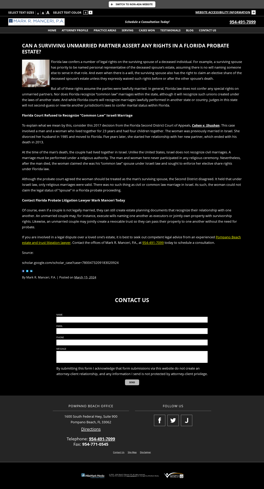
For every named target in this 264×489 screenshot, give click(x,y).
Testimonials (170, 30)
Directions (91, 429)
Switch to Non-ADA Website (134, 4)
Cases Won (147, 30)
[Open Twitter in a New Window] (173, 420)
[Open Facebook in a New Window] (159, 420)
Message (61, 348)
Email (59, 326)
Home (52, 30)
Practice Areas (105, 30)
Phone (60, 337)
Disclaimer (145, 452)
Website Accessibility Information (222, 12)
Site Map (132, 452)
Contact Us (207, 30)
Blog (189, 30)
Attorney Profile (75, 30)
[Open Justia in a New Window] (186, 420)
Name (59, 314)
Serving (127, 30)
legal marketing (132, 476)
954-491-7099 (243, 22)
